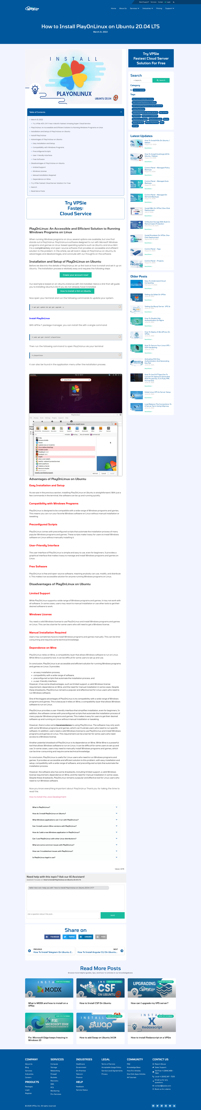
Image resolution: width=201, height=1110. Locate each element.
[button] (174, 2)
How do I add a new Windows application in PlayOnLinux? (56, 832)
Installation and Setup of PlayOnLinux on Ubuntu (50, 131)
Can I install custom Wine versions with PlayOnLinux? (54, 826)
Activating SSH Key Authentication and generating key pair (157, 361)
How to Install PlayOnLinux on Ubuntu (144, 102)
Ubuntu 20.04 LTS (138, 122)
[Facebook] (153, 1105)
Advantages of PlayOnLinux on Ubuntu (46, 139)
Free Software (38, 159)
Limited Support (39, 167)
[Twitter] (157, 1105)
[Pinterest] (166, 1105)
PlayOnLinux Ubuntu (155, 119)
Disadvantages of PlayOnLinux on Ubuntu (47, 163)
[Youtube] (170, 1105)
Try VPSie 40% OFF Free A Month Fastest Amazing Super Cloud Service (61, 123)
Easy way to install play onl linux (143, 99)
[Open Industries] (152, 8)
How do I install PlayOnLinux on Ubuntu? (49, 813)
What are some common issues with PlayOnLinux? (53, 845)
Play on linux (164, 112)
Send (113, 915)
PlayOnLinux (136, 116)
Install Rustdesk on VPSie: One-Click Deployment (157, 236)
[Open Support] (173, 8)
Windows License (40, 171)
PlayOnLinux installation (149, 116)
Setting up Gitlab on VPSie (155, 294)
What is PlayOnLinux (152, 122)
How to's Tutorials (139, 90)
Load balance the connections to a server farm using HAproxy (158, 405)
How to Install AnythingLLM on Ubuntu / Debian (157, 155)
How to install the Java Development (47, 797)
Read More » (148, 148)
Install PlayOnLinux (38, 135)
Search (34, 187)
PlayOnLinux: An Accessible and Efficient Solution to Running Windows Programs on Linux (67, 127)
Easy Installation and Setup (44, 143)
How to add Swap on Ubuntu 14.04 (98, 1037)
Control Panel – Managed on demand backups (156, 196)
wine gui (135, 126)
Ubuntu (166, 119)
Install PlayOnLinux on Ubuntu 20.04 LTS (145, 112)
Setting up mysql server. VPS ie (157, 306)
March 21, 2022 (37, 119)
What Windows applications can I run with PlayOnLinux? (55, 820)
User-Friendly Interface (42, 155)
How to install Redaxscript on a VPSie (151, 1037)
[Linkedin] (161, 1105)
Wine (162, 122)
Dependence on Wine (42, 179)
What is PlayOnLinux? (41, 807)
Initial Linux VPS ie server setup (158, 392)
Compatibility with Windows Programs (48, 147)
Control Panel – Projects (154, 261)
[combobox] (141, 80)
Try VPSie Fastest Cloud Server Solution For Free (51, 183)
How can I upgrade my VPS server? (149, 1003)
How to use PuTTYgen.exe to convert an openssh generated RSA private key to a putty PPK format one (157, 377)
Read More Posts (38, 191)
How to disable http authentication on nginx (154, 319)
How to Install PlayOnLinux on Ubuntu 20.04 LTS (147, 106)
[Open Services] (138, 8)
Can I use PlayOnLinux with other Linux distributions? (54, 839)
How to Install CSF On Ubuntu (95, 1003)
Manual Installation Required (44, 175)
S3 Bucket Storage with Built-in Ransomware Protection (157, 223)
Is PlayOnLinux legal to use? (43, 857)
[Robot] (174, 1105)
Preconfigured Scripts (42, 151)
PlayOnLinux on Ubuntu (140, 119)
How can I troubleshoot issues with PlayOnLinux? (52, 851)
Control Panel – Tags (153, 249)
